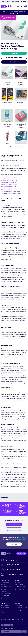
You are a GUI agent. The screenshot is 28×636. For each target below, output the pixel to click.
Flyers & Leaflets (5, 595)
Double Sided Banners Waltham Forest (11, 193)
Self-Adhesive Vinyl (6, 586)
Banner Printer (21, 211)
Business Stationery (6, 593)
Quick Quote (14, 62)
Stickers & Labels (5, 597)
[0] (24, 6)
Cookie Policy (18, 588)
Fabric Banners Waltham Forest (9, 190)
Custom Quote (21, 553)
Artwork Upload (5, 607)
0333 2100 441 (6, 1)
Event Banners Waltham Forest (8, 179)
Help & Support (5, 605)
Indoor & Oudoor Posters (21, 125)
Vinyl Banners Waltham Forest (8, 186)
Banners (3, 584)
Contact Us (20, 484)
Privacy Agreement (20, 586)
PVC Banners (17, 225)
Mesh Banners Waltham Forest (8, 182)
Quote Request (19, 610)
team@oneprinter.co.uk (19, 1)
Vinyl (5, 268)
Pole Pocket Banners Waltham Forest (10, 191)
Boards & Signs (5, 582)
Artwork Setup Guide (6, 609)
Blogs (2, 612)
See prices (20, 148)
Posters (3, 588)
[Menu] (18, 6)
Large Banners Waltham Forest (9, 188)
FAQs (2, 611)
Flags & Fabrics (5, 590)
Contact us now (14, 529)
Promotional (4, 598)
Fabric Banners (20, 146)
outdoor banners (9, 348)
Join (24, 631)
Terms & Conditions (20, 584)
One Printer (21, 268)
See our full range (14, 524)
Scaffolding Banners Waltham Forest (10, 181)
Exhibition (3, 591)
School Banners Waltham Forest (9, 184)
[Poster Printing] (21, 115)
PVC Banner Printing (6, 290)
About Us (17, 582)
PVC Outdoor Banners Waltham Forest (10, 177)
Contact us (14, 544)
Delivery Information (20, 590)
